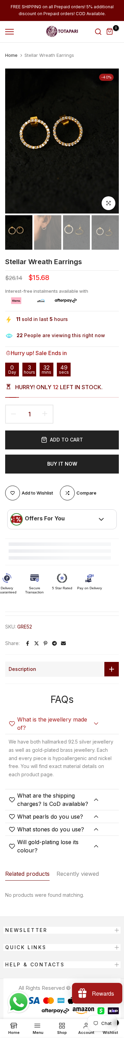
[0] (110, 31)
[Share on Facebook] (27, 643)
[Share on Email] (63, 643)
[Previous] (15, 141)
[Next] (108, 141)
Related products (27, 873)
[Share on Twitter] (36, 643)
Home (11, 55)
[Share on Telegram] (54, 643)
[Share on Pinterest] (45, 643)
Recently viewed (77, 873)
